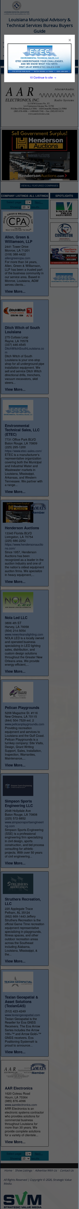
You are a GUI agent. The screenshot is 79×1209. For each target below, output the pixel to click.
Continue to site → (43, 77)
